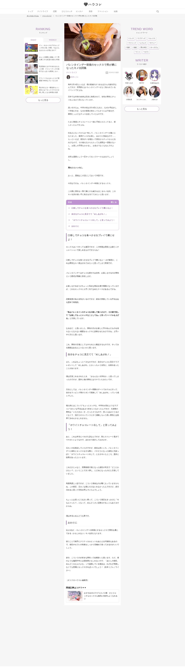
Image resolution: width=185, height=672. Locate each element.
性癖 (128, 47)
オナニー (152, 43)
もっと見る (43, 100)
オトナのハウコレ (33, 16)
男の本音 (143, 47)
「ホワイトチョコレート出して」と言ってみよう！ (93, 220)
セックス (151, 38)
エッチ (131, 38)
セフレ (146, 52)
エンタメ (79, 11)
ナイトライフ (42, 11)
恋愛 (55, 11)
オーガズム (153, 47)
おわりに (75, 226)
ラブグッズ (141, 38)
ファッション (103, 11)
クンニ (137, 52)
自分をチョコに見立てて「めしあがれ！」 (89, 214)
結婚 (115, 11)
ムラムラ (142, 43)
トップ (30, 11)
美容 (90, 11)
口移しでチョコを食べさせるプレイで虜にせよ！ (92, 208)
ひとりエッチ (67, 11)
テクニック (131, 43)
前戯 (135, 47)
